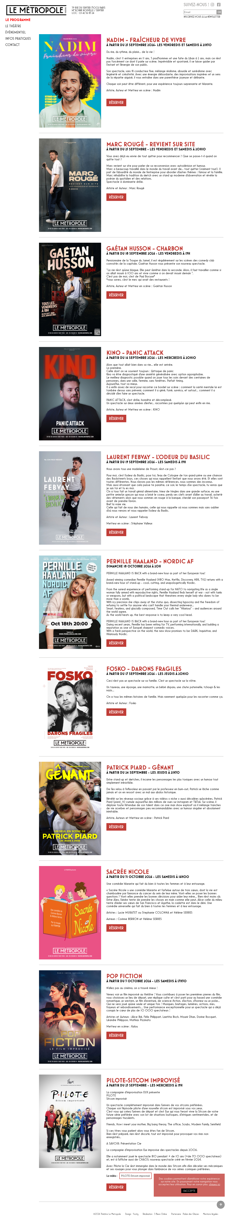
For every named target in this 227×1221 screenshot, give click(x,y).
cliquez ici (214, 1184)
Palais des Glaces (191, 1213)
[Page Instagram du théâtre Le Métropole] (212, 6)
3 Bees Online (160, 1213)
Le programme (18, 20)
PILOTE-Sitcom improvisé (135, 1175)
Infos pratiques (18, 38)
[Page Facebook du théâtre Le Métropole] (218, 6)
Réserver (116, 102)
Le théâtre (13, 26)
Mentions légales (210, 1213)
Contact (12, 45)
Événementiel (15, 32)
